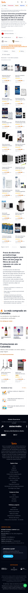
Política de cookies (14, 513)
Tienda (5, 8)
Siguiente (23, 247)
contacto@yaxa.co (10, 537)
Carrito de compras (14, 497)
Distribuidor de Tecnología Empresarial (14, 486)
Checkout (14, 499)
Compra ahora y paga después (14, 474)
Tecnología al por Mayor (14, 488)
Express (16, 5)
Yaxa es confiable (14, 480)
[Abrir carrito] (21, 2)
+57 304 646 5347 (16, 541)
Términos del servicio (14, 517)
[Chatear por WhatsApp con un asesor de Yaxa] (25, 585)
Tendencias (14, 470)
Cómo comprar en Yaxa (14, 478)
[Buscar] (18, 2)
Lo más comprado (14, 472)
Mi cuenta (14, 501)
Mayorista (22, 5)
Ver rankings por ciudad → (6, 321)
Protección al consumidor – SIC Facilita (14, 519)
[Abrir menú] (25, 2)
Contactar (8, 556)
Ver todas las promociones (6, 354)
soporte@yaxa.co (10, 539)
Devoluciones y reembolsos (14, 515)
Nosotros (14, 482)
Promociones (10, 5)
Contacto (14, 507)
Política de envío (14, 509)
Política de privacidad (14, 511)
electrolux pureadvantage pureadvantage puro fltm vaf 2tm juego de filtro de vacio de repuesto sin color (14, 46)
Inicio (2, 8)
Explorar (14, 468)
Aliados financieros (14, 476)
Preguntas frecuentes (14, 484)
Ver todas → (24, 387)
